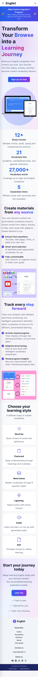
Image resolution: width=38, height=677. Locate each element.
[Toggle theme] (35, 3)
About (19, 640)
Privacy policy (13, 668)
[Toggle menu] (3, 3)
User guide (19, 643)
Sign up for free (19, 79)
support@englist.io (19, 652)
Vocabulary (19, 635)
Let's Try (19, 593)
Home (19, 632)
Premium (19, 637)
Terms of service (24, 668)
